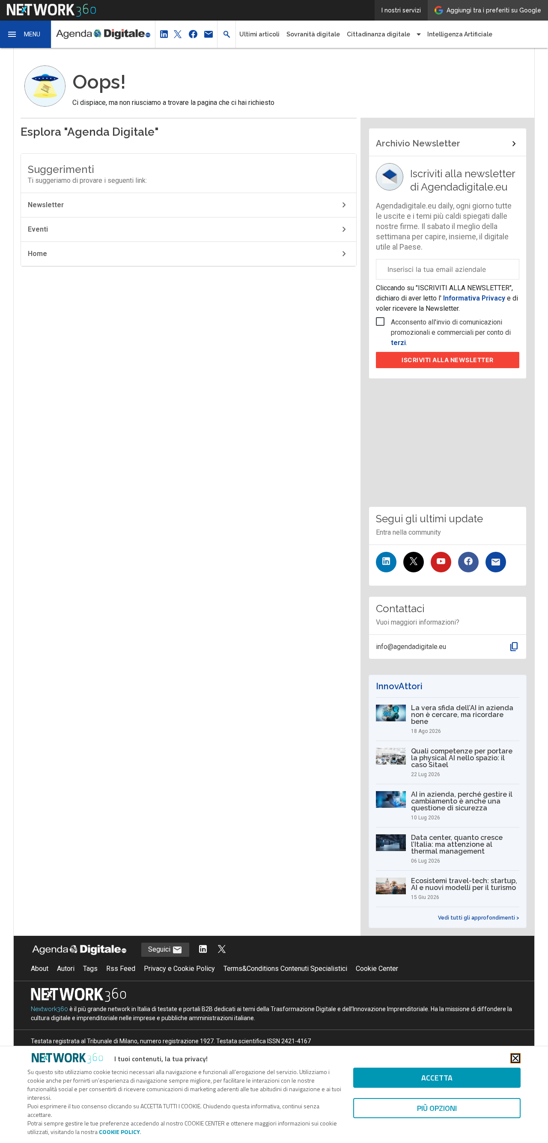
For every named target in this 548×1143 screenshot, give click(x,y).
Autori (65, 968)
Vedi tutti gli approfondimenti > (478, 918)
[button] (25, 34)
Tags (90, 968)
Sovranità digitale (313, 34)
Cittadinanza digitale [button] (378, 34)
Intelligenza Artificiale (459, 34)
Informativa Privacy (474, 298)
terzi (398, 343)
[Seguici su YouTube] (441, 562)
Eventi (38, 229)
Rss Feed (120, 968)
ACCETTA (437, 1077)
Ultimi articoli (259, 34)
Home (37, 254)
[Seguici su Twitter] (413, 562)
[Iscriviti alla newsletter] (495, 562)
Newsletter (46, 205)
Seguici (160, 949)
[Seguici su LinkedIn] (386, 562)
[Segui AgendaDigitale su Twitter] (222, 950)
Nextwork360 (49, 1009)
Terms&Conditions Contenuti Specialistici (285, 968)
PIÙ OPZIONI (437, 1108)
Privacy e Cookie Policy (179, 968)
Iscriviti (448, 359)
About (39, 968)
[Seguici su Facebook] (468, 562)
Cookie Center (377, 968)
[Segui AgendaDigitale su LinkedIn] (203, 950)
